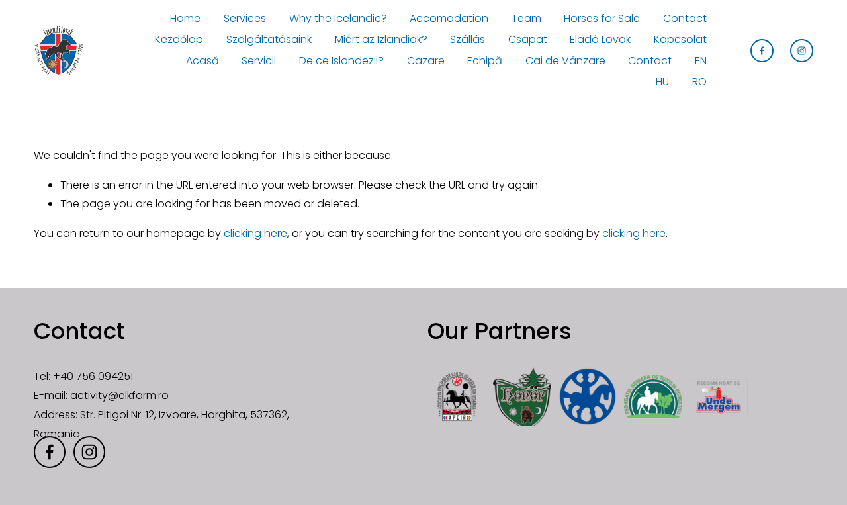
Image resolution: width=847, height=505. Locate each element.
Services (245, 18)
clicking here (255, 233)
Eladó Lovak (600, 39)
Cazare (426, 60)
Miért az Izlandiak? (381, 39)
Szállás (467, 39)
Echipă (484, 60)
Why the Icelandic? (338, 18)
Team (526, 18)
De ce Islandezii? (341, 60)
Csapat (527, 39)
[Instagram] (801, 50)
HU (662, 81)
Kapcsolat (680, 39)
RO (699, 81)
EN (701, 60)
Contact (685, 18)
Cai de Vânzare (565, 60)
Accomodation (449, 18)
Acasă (202, 60)
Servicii (259, 60)
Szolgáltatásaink (269, 39)
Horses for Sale (602, 18)
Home (185, 18)
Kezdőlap (179, 39)
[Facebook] (762, 50)
